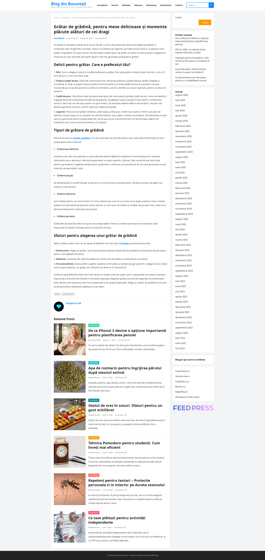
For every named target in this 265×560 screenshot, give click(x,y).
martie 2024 (181, 239)
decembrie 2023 (183, 255)
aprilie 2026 (181, 115)
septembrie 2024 (184, 213)
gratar (125, 243)
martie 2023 (181, 301)
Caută (178, 17)
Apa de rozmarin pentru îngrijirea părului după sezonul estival (124, 370)
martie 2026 (181, 120)
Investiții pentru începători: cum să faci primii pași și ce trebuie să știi (192, 61)
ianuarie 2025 (182, 193)
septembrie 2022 (184, 327)
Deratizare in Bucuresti (187, 396)
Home (56, 17)
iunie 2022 (180, 343)
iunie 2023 (180, 286)
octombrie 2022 (183, 322)
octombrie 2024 (183, 208)
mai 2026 (180, 110)
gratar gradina (81, 138)
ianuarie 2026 (182, 131)
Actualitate (65, 17)
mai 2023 (180, 291)
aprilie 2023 (181, 296)
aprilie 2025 (181, 177)
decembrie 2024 (183, 198)
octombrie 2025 (183, 146)
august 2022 (181, 332)
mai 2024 (180, 229)
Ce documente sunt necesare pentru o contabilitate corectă (190, 79)
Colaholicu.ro (182, 381)
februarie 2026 (183, 125)
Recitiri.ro (180, 386)
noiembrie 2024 (183, 203)
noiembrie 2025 (183, 141)
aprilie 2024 (181, 234)
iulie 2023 (180, 281)
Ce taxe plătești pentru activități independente (116, 520)
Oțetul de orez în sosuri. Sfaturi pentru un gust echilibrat (125, 407)
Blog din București (68, 4)
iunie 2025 (180, 167)
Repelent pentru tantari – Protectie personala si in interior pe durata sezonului (126, 482)
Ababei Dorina (94, 377)
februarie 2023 (183, 306)
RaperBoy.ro (181, 391)
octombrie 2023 (183, 265)
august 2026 (181, 95)
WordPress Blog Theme (138, 555)
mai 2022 (180, 348)
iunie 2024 (180, 224)
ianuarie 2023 (182, 312)
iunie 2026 (180, 105)
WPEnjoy (154, 555)
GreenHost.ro (182, 371)
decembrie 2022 (183, 317)
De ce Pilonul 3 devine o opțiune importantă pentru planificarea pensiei (127, 332)
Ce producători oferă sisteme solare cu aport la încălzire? (190, 71)
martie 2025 (181, 182)
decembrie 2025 (183, 136)
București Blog (94, 340)
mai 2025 (180, 172)
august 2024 (181, 219)
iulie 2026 (180, 100)
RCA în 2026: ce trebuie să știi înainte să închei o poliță (190, 51)
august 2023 (181, 276)
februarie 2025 (183, 188)
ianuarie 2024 (182, 250)
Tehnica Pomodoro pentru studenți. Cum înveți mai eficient (124, 445)
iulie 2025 (180, 162)
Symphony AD (72, 38)
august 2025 (181, 157)
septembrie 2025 (184, 151)
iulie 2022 (180, 337)
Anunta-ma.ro (182, 376)
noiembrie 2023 (183, 260)
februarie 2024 (183, 244)
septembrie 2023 (184, 270)
